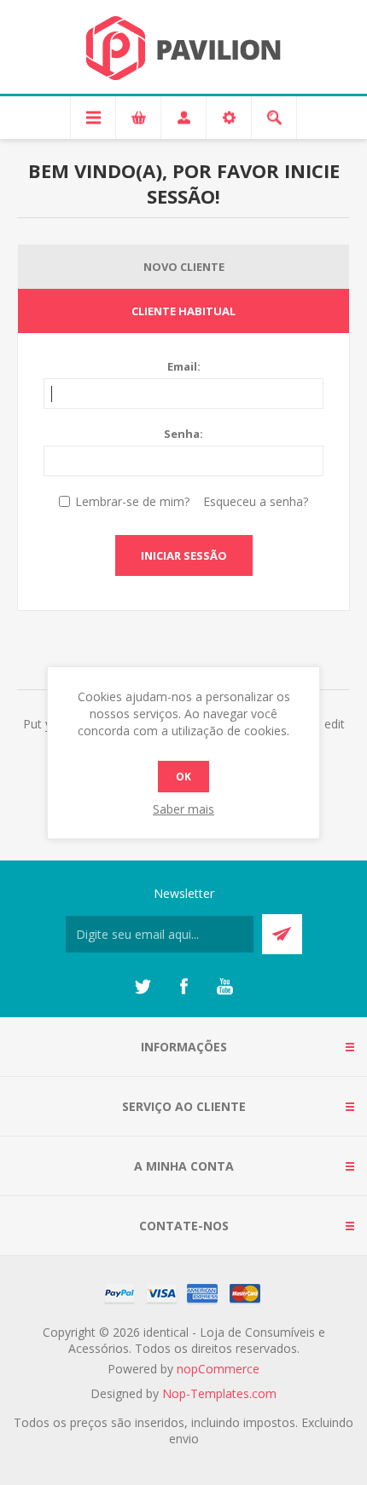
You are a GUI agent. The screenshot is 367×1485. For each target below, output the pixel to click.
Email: (184, 366)
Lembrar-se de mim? (132, 501)
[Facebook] (183, 986)
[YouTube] (224, 986)
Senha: (183, 433)
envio (184, 1438)
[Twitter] (142, 986)
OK (183, 776)
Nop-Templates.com (219, 1393)
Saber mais (183, 809)
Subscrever (282, 934)
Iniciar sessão (184, 555)
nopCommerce (218, 1369)
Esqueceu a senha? (255, 501)
